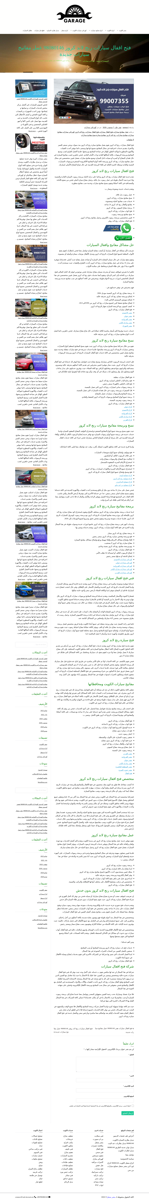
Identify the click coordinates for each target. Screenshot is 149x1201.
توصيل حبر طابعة (35, 1175)
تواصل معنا (129, 1154)
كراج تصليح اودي (125, 475)
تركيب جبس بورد (66, 1172)
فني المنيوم (38, 1152)
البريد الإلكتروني (128, 1086)
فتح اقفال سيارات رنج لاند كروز (87, 132)
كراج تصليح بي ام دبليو (123, 485)
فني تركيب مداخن (35, 1149)
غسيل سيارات (37, 1155)
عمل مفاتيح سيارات (120, 132)
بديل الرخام (68, 1182)
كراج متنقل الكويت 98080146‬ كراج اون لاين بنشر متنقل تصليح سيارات (120, 1164)
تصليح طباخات (67, 1165)
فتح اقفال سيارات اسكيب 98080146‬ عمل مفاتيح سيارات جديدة (31, 488)
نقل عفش (99, 1165)
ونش (40, 1162)
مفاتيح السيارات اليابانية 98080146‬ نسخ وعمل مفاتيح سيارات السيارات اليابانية (32, 319)
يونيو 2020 (44, 731)
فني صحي (99, 1152)
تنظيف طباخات (67, 1162)
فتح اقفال (128, 773)
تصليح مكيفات (37, 1159)
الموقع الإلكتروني (129, 1096)
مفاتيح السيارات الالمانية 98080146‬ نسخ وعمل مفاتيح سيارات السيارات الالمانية (32, 211)
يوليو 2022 (44, 710)
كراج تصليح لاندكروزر (124, 482)
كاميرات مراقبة (97, 1162)
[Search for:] (31, 644)
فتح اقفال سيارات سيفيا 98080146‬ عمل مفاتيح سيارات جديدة (32, 373)
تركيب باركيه (98, 1175)
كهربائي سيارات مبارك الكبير (121, 569)
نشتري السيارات (67, 1155)
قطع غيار (39, 1182)
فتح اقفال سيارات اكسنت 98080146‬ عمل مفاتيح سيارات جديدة (31, 545)
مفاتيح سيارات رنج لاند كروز (117, 135)
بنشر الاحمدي (127, 313)
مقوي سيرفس (97, 1155)
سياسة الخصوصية (127, 1159)
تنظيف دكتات (68, 1159)
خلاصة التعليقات (42, 778)
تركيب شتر (99, 1178)
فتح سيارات (98, 1168)
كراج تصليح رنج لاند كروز (122, 478)
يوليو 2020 (44, 727)
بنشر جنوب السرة (125, 770)
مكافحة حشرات (97, 1145)
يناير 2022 (44, 714)
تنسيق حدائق (68, 1178)
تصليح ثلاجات (37, 1139)
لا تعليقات (130, 139)
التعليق (131, 1054)
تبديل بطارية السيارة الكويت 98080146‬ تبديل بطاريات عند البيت (121, 1141)
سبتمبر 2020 (43, 723)
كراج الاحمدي (127, 410)
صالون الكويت (67, 1145)
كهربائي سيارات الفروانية (122, 566)
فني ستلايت (98, 1136)
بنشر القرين (127, 753)
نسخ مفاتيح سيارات (88, 135)
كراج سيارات (43, 748)
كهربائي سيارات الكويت (79, 30)
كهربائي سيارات (90, 127)
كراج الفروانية (127, 413)
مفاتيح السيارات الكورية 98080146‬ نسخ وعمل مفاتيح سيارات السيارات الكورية (32, 265)
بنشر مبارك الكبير (125, 322)
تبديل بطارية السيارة (53, 30)
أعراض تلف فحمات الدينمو (124, 1136)
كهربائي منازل (98, 1159)
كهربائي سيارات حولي (124, 562)
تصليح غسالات (37, 1136)
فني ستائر (69, 1175)
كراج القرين (127, 420)
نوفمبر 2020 (43, 718)
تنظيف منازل (68, 1136)
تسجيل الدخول (42, 770)
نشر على (112, 127)
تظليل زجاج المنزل (35, 1168)
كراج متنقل (64, 30)
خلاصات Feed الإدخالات (39, 774)
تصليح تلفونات (37, 1142)
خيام (40, 1178)
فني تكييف (69, 1149)
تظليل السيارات (27, 30)
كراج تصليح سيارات (96, 30)
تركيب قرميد (37, 1172)
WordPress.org (42, 782)
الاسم (131, 1076)
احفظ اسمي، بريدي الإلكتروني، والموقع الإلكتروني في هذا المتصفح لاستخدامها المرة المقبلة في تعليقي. (100, 1106)
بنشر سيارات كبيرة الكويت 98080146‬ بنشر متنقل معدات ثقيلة (31, 154)
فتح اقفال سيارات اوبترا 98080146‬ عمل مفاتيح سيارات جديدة (32, 430)
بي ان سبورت (98, 1139)
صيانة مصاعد (98, 1182)
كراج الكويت (110, 30)
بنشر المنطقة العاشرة (124, 766)
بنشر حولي (128, 316)
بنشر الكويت (122, 30)
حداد (40, 1145)
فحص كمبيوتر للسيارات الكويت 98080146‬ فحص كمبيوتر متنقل (32, 100)
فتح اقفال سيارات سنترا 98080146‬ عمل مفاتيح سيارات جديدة (32, 602)
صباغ (40, 1165)
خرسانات (69, 1139)
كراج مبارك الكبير (125, 416)
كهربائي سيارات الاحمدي (123, 559)
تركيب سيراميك (97, 1172)
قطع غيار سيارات (39, 30)
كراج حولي (128, 407)
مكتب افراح (68, 1142)
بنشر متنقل (99, 1142)
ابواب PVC (99, 1185)
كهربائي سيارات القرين (123, 572)
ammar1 (126, 127)
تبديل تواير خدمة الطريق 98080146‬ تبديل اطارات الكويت (120, 1149)
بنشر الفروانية (127, 319)
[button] (118, 30)
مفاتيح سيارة (101, 135)
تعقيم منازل (68, 1152)
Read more (32, 131)
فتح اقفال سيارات (106, 132)
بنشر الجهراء (127, 326)
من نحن (131, 1170)
